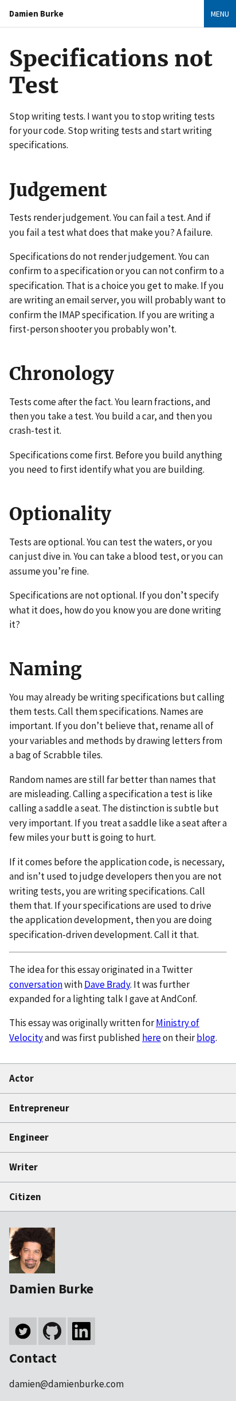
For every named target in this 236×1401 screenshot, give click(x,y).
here (151, 1037)
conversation (35, 984)
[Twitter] (23, 1331)
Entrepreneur (39, 1108)
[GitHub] (52, 1331)
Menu (220, 14)
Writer (23, 1167)
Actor (21, 1078)
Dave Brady (107, 984)
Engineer (29, 1137)
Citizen (25, 1196)
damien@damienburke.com (66, 1384)
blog (205, 1037)
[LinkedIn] (81, 1331)
